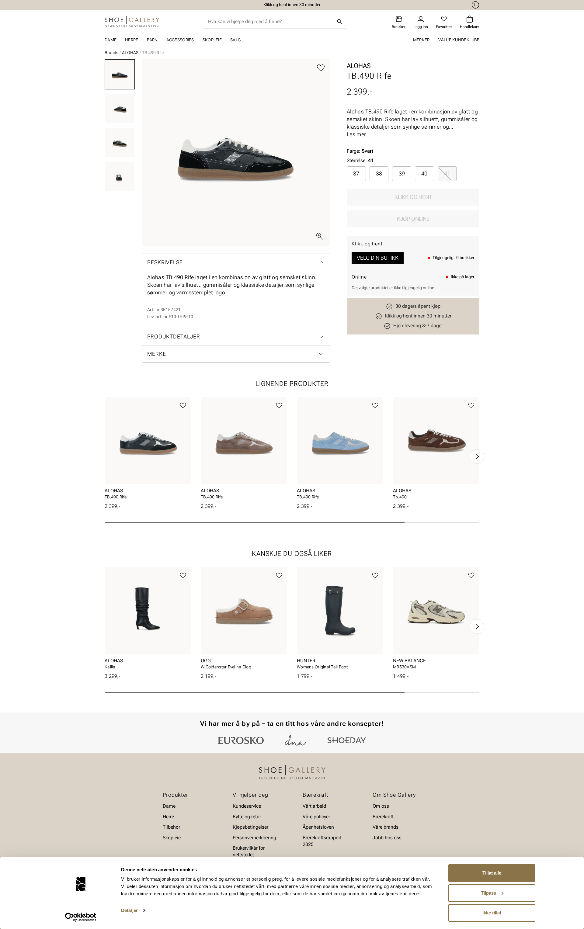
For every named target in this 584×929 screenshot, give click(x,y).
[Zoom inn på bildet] (319, 236)
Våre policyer (316, 817)
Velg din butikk (377, 258)
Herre (131, 39)
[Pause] (474, 5)
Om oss (381, 806)
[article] (148, 450)
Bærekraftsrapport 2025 (322, 840)
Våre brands (385, 827)
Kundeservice (247, 806)
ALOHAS (130, 52)
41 (447, 173)
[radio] (356, 173)
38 (379, 173)
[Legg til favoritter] (320, 68)
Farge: (360, 151)
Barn (152, 39)
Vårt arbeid (314, 806)
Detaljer (129, 910)
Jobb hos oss (387, 837)
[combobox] (270, 21)
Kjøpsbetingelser (250, 827)
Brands (111, 52)
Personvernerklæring (254, 837)
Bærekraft (383, 817)
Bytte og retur (247, 817)
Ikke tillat (491, 912)
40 (424, 173)
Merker (421, 39)
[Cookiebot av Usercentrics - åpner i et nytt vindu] (80, 917)
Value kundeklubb (458, 39)
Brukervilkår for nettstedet (249, 851)
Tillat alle (491, 872)
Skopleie (212, 39)
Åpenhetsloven (318, 827)
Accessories (180, 39)
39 (402, 173)
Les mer (356, 134)
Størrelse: (357, 160)
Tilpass (488, 893)
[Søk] (339, 21)
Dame (110, 39)
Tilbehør (171, 827)
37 (356, 173)
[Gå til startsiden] (132, 21)
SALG (235, 39)
